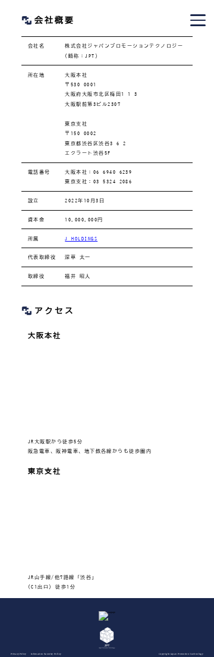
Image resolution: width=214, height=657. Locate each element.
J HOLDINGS (81, 238)
